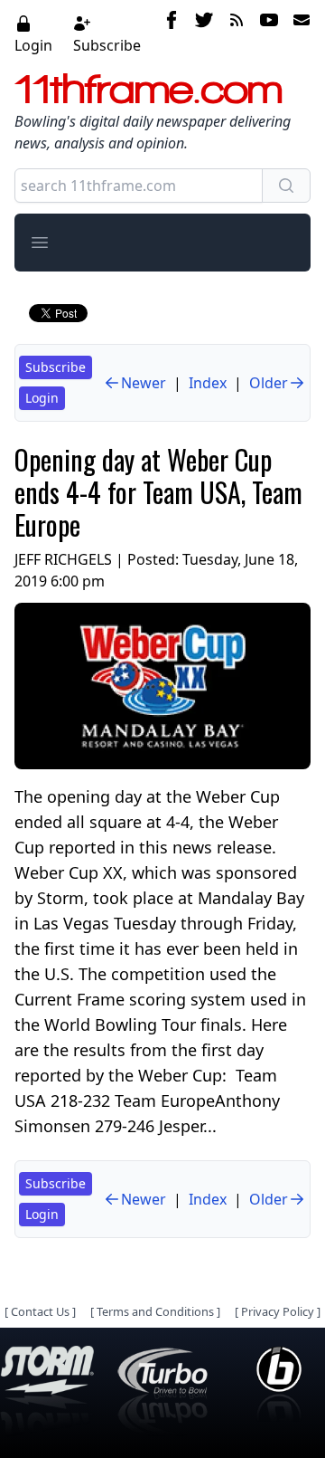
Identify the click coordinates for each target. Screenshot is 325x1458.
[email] (298, 33)
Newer (143, 383)
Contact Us (40, 1311)
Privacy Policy (277, 1311)
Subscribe (107, 45)
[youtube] (269, 33)
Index (208, 383)
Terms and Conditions (155, 1311)
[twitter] (204, 33)
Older (268, 383)
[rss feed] (236, 33)
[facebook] (171, 33)
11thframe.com (148, 88)
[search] (286, 185)
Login (33, 45)
